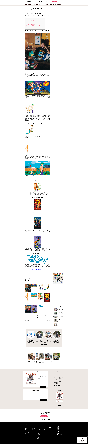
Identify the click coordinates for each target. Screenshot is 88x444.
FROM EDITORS (58, 428)
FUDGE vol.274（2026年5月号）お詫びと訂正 (31, 392)
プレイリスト (42, 5)
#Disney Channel (33, 315)
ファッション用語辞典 (27, 432)
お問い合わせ (29, 441)
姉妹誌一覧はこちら (59, 406)
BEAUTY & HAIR (38, 4)
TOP (25, 324)
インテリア (55, 377)
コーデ (55, 381)
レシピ (44, 429)
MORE (43, 386)
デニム (55, 378)
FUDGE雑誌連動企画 (59, 378)
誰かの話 (53, 5)
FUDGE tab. (29, 4)
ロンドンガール (59, 373)
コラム (36, 5)
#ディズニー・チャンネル (43, 315)
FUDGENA (47, 4)
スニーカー (62, 377)
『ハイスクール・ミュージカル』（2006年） (32, 26)
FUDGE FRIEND (57, 386)
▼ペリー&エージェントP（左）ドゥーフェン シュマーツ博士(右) (34, 22)
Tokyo (55, 376)
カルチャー (26, 5)
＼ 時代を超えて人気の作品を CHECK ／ (30, 24)
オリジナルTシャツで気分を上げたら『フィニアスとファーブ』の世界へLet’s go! (35, 20)
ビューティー (45, 428)
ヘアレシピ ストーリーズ (39, 429)
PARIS (32, 430)
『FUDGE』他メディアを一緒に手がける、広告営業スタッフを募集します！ (34, 394)
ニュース (26, 429)
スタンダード (26, 433)
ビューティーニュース (39, 428)
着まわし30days (56, 382)
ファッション (45, 427)
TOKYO (32, 429)
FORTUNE (51, 4)
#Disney (30, 315)
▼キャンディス (29, 23)
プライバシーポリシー (34, 441)
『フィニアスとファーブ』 (28, 21)
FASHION (26, 4)
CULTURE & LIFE (43, 4)
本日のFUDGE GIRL (59, 381)
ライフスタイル (29, 5)
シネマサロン (45, 5)
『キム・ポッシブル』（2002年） (30, 27)
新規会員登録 (43, 416)
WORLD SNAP (33, 4)
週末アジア (39, 5)
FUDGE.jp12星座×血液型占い (58, 374)
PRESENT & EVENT (59, 4)
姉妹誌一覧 (58, 427)
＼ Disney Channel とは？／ (29, 28)
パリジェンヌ (59, 376)
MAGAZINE (54, 4)
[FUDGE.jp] (42, 1)
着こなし (56, 379)
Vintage (59, 377)
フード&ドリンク (33, 5)
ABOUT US (26, 441)
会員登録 (54, 1)
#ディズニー (38, 315)
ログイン (61, 1)
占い (55, 373)
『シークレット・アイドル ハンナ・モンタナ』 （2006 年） (33, 25)
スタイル (60, 382)
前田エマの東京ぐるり (50, 5)
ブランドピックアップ (27, 431)
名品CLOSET (26, 428)
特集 (25, 427)
